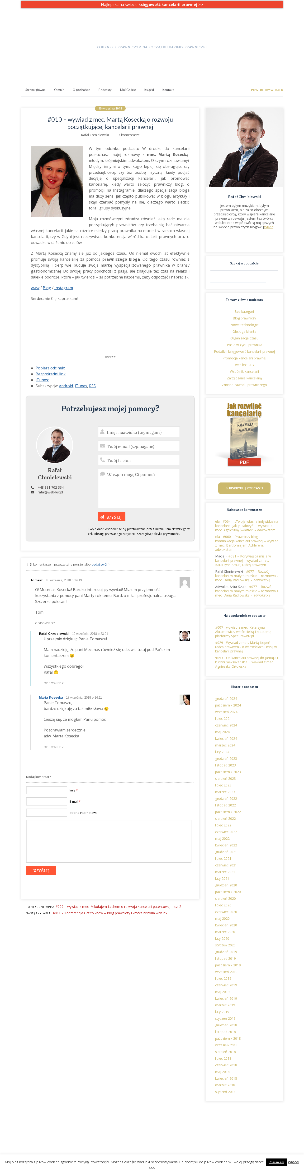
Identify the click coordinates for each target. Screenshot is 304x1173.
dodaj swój (99, 564)
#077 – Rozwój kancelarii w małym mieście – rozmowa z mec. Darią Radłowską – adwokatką (246, 575)
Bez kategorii (244, 311)
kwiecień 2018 (226, 1078)
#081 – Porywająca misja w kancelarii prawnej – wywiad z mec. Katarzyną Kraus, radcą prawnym (243, 560)
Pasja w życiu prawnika (244, 345)
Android (66, 385)
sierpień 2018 (225, 1051)
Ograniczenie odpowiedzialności (257, 1132)
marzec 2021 (225, 872)
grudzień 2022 (226, 798)
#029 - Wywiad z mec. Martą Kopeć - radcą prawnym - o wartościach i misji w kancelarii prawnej (246, 646)
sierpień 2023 (225, 778)
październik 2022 (228, 812)
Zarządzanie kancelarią (244, 378)
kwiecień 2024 (226, 738)
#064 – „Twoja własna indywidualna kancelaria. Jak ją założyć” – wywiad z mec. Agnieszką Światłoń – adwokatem (246, 525)
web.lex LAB (244, 365)
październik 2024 (228, 705)
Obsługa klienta (244, 331)
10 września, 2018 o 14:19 (64, 580)
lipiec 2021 (223, 858)
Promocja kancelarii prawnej (244, 358)
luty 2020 (222, 938)
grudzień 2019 (226, 951)
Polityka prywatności (249, 1128)
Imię (74, 790)
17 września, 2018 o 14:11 (84, 697)
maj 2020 (222, 918)
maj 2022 (222, 838)
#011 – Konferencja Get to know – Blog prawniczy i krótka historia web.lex (110, 913)
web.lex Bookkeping (95, 1132)
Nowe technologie (244, 325)
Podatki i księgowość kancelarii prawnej (244, 351)
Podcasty (105, 90)
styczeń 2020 (225, 945)
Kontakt (168, 90)
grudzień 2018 (226, 1025)
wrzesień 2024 (226, 712)
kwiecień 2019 (226, 998)
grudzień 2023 (226, 758)
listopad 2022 (225, 805)
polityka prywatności (165, 534)
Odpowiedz (45, 623)
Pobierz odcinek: (50, 368)
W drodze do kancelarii (152, 38)
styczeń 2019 (225, 1018)
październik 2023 (228, 772)
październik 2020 (228, 892)
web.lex (85, 1128)
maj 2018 (222, 1071)
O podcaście (81, 90)
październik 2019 (228, 965)
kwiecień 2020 (226, 925)
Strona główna (35, 90)
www (35, 287)
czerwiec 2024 (226, 725)
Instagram (63, 287)
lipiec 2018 (223, 1058)
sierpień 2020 (225, 898)
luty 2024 (222, 752)
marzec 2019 (225, 1005)
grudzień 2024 (226, 698)
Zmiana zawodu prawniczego (244, 385)
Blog (47, 287)
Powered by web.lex (267, 90)
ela (217, 521)
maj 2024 (222, 732)
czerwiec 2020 (226, 912)
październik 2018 (228, 1038)
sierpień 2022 (225, 818)
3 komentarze (129, 135)
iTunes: (42, 380)
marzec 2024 (225, 745)
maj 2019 (222, 991)
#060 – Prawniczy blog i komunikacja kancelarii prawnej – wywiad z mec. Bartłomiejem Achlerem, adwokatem (246, 543)
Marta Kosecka (51, 697)
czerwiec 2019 (226, 985)
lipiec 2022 (223, 825)
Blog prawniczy (244, 318)
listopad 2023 (225, 765)
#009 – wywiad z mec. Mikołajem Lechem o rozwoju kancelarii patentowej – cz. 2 (118, 906)
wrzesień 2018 (226, 1045)
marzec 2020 (225, 931)
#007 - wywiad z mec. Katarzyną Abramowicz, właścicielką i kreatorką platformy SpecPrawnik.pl (243, 631)
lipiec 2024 (223, 718)
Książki (149, 90)
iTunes (81, 385)
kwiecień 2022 (226, 845)
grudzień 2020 (226, 885)
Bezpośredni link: (51, 374)
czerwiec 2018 (226, 1065)
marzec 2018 (225, 1085)
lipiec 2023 (223, 785)
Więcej (269, 227)
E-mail (75, 801)
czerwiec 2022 (226, 832)
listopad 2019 (225, 958)
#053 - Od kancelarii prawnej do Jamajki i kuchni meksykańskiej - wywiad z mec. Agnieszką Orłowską (246, 662)
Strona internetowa (84, 812)
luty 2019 (222, 1011)
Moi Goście (128, 90)
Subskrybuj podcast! (244, 488)
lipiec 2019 (223, 978)
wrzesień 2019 (226, 971)
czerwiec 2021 (226, 865)
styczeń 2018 (225, 1091)
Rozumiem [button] (276, 1162)
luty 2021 (222, 878)
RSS (92, 385)
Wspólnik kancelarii (244, 371)
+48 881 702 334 (51, 487)
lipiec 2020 (223, 905)
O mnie (59, 90)
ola (217, 536)
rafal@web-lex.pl (50, 492)
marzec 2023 (225, 792)
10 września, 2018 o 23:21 (90, 634)
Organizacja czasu (244, 338)
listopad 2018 (225, 1031)
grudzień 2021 (226, 852)
